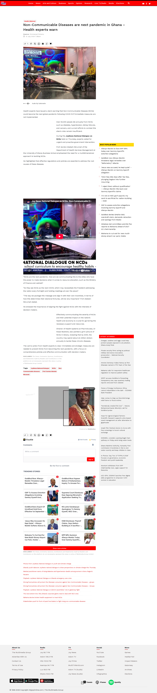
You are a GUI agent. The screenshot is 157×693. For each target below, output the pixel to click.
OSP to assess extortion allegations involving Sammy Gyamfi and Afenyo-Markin (115, 207)
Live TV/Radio (100, 3)
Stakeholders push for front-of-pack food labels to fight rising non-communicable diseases (54, 601)
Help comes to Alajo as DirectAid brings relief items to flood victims (115, 400)
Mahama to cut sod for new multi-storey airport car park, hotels (115, 234)
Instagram (101, 665)
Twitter (99, 661)
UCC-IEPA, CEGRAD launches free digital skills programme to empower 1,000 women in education (115, 479)
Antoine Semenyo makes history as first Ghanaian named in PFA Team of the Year (116, 365)
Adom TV (72, 657)
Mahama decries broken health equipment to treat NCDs (42, 597)
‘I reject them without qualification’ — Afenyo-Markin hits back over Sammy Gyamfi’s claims (115, 188)
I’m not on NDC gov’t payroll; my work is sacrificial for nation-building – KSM (116, 198)
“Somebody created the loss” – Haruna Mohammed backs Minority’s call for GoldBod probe (115, 409)
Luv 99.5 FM (45, 670)
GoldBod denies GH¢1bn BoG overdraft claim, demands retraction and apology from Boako (116, 217)
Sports (71, 3)
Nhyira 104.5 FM (46, 674)
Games (127, 652)
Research (88, 3)
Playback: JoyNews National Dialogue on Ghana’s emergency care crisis (47, 578)
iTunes (103, 682)
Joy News (72, 652)
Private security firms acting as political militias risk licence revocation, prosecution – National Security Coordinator (115, 355)
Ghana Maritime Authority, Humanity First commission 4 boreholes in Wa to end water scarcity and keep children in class (116, 449)
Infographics (102, 674)
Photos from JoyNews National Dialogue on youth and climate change (47, 564)
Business (62, 3)
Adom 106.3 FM (46, 657)
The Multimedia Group (21, 652)
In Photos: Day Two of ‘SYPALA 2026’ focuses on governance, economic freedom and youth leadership (114, 459)
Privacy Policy (17, 670)
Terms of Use (17, 665)
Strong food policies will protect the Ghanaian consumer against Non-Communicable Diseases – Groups (59, 586)
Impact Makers (131, 661)
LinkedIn (100, 670)
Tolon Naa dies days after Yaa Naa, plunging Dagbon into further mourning (115, 179)
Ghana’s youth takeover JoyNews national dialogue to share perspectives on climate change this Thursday (59, 567)
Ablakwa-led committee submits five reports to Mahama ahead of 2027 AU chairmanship (116, 226)
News (38, 3)
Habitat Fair (129, 657)
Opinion (79, 3)
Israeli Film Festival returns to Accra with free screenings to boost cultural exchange (116, 431)
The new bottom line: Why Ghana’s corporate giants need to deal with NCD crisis (50, 594)
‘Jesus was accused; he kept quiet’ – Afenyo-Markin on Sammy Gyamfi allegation (116, 170)
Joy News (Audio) (75, 674)
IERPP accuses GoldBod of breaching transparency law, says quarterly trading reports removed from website (115, 381)
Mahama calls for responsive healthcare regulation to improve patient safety (115, 373)
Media (111, 3)
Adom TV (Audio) (75, 670)
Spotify (117, 682)
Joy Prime (72, 661)
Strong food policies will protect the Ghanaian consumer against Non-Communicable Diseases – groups (58, 582)
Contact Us (16, 661)
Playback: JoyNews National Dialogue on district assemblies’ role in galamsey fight (51, 590)
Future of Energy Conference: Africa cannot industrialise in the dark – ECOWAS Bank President (116, 391)
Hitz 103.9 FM (45, 661)
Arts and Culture (49, 3)
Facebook (100, 657)
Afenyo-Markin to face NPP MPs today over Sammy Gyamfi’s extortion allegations (114, 151)
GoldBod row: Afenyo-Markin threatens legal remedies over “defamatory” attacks (113, 160)
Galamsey (129, 665)
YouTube (100, 652)
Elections (120, 3)
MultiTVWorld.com (76, 665)
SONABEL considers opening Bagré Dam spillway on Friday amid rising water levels (116, 440)
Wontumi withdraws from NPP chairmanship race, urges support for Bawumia (114, 469)
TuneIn (89, 682)
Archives (128, 670)
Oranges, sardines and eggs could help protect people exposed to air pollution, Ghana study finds (115, 344)
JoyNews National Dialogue (40, 368)
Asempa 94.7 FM (47, 665)
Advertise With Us (19, 657)
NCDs (54, 368)
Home (30, 3)
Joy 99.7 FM (45, 652)
